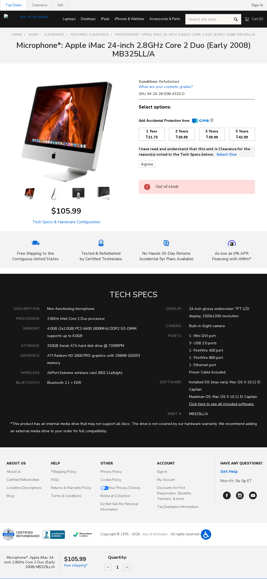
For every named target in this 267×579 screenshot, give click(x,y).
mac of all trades (155, 534)
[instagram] (240, 495)
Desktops (88, 19)
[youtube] (253, 495)
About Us (14, 471)
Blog (10, 496)
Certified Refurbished (23, 480)
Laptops (69, 19)
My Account (166, 480)
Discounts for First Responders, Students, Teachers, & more (174, 493)
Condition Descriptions (24, 488)
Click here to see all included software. (221, 404)
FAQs (55, 480)
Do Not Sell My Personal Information (119, 507)
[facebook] (227, 495)
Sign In (162, 471)
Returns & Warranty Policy (71, 488)
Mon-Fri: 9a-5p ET (236, 480)
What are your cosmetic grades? (166, 86)
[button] (206, 534)
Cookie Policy (110, 480)
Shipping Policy (63, 471)
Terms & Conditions (66, 496)
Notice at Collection (115, 496)
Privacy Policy (111, 471)
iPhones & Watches (129, 19)
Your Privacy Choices (125, 488)
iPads (105, 19)
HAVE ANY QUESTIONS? (241, 463)
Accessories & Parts (164, 19)
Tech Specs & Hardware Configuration (66, 222)
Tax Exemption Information (177, 507)
